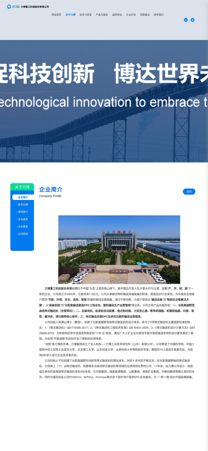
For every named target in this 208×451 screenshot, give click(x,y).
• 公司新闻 (22, 233)
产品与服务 (102, 14)
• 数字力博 (22, 204)
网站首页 (56, 14)
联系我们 (159, 14)
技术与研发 (85, 14)
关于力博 (70, 14)
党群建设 (145, 14)
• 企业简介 (22, 197)
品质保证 (117, 14)
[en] (186, 20)
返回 (189, 191)
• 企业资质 (22, 219)
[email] (192, 20)
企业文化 (131, 14)
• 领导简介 (22, 212)
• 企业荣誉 (22, 226)
